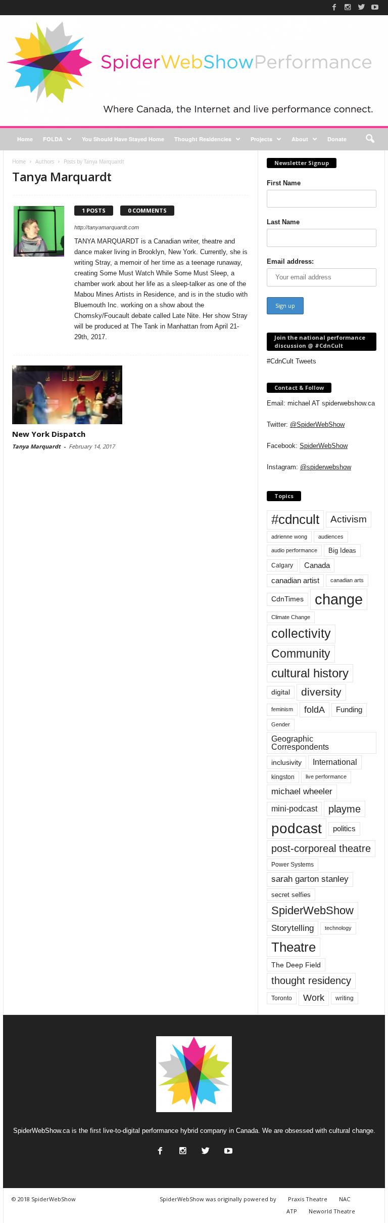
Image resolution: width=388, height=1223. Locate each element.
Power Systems (292, 864)
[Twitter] (361, 7)
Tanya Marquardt (36, 446)
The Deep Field (296, 965)
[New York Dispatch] (67, 394)
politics (344, 829)
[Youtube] (375, 7)
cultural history (310, 673)
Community (300, 653)
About (300, 139)
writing (344, 998)
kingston (283, 777)
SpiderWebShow (324, 446)
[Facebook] (334, 7)
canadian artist (295, 581)
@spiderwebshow (325, 467)
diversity (321, 692)
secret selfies (291, 895)
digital (280, 692)
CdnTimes (287, 599)
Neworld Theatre (332, 1211)
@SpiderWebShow (317, 424)
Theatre (293, 947)
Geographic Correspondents (300, 743)
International (335, 762)
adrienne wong (289, 537)
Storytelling (292, 928)
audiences (331, 537)
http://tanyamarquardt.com (106, 227)
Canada (317, 565)
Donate (337, 139)
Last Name (283, 222)
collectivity (301, 633)
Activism (348, 519)
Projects (261, 139)
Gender (280, 724)
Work (313, 998)
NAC (344, 1199)
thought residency (311, 980)
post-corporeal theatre (321, 848)
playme (344, 808)
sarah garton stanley (310, 879)
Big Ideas (342, 550)
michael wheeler (301, 791)
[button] (370, 139)
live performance (326, 776)
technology (338, 928)
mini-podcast (294, 808)
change (339, 599)
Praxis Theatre (307, 1199)
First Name (284, 183)
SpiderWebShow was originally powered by (218, 1199)
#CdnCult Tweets (291, 361)
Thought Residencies (202, 139)
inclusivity (286, 762)
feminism (282, 709)
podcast (296, 828)
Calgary (282, 565)
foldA (314, 709)
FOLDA (53, 139)
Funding (349, 710)
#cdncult (295, 519)
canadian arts (347, 580)
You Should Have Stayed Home (123, 139)
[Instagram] (348, 7)
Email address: (290, 261)
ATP (291, 1211)
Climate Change (290, 617)
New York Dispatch (48, 434)
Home (25, 139)
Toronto (281, 998)
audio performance (294, 550)
